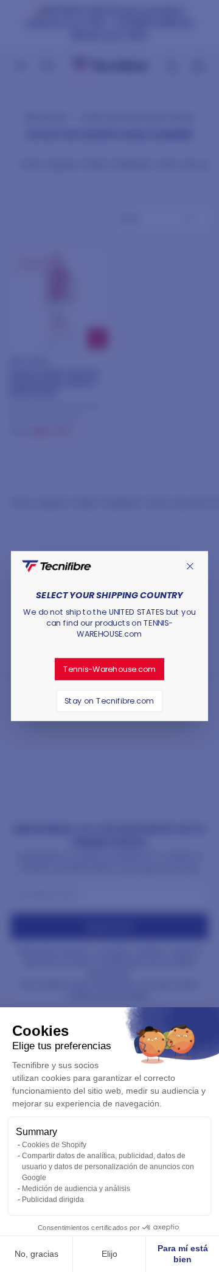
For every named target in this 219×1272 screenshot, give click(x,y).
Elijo (109, 1254)
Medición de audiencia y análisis (76, 1188)
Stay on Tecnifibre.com (109, 700)
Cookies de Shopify (54, 1145)
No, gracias (36, 1254)
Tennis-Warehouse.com (109, 668)
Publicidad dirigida (53, 1199)
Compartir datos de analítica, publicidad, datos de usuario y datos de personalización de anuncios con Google (108, 1166)
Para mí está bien (183, 1253)
